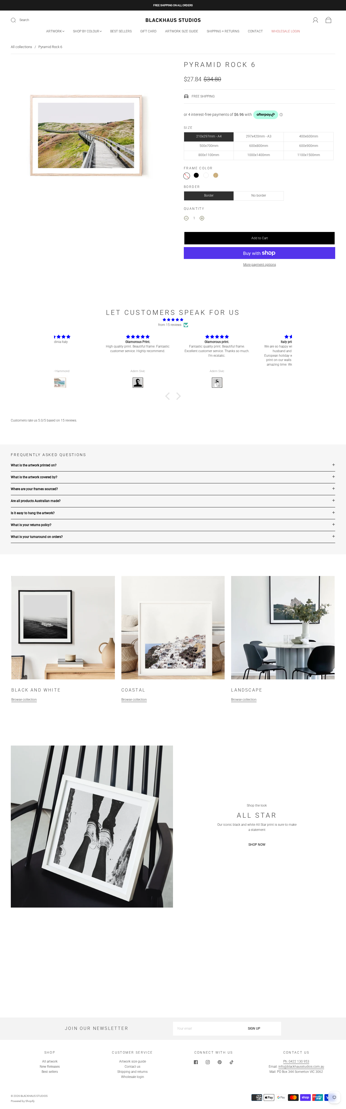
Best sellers (121, 31)
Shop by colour (86, 31)
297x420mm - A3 (258, 136)
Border (209, 195)
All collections (21, 47)
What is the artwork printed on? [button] (33, 465)
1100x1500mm (308, 155)
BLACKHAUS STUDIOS (34, 1095)
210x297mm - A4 (209, 136)
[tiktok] (231, 1062)
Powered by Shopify (23, 1101)
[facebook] (196, 1062)
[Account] (315, 20)
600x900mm (308, 146)
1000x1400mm (258, 155)
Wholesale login (285, 31)
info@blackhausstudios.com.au (301, 1066)
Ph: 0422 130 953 (296, 1061)
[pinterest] (219, 1062)
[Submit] (17, 20)
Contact (255, 31)
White (206, 175)
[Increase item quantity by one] (202, 219)
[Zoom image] (86, 136)
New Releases (50, 1066)
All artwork (50, 1061)
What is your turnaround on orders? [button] (37, 537)
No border (258, 195)
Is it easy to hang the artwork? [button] (33, 513)
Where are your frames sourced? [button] (34, 489)
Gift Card (148, 31)
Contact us (132, 1066)
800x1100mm (208, 155)
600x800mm (258, 146)
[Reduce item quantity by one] (186, 219)
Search (24, 20)
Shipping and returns (132, 1072)
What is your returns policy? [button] (31, 525)
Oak (215, 175)
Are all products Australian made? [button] (36, 501)
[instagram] (208, 1062)
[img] (173, 319)
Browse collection (24, 700)
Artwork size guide (181, 31)
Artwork (54, 31)
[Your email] (200, 1029)
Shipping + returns (223, 31)
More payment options (259, 265)
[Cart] (328, 20)
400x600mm (308, 136)
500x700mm (208, 146)
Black (196, 175)
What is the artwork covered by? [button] (34, 477)
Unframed (186, 176)
